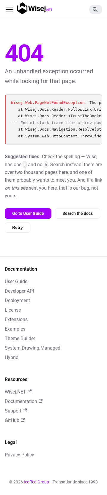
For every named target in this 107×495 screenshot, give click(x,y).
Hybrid (11, 357)
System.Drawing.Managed (32, 348)
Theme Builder (20, 338)
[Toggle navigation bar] (9, 9)
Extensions (16, 319)
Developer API (19, 291)
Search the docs (77, 213)
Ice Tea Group (36, 482)
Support (13, 411)
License (13, 310)
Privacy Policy (19, 455)
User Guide (16, 281)
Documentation (21, 401)
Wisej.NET (15, 392)
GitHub (12, 420)
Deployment (17, 300)
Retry (17, 227)
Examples (15, 329)
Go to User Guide (28, 213)
